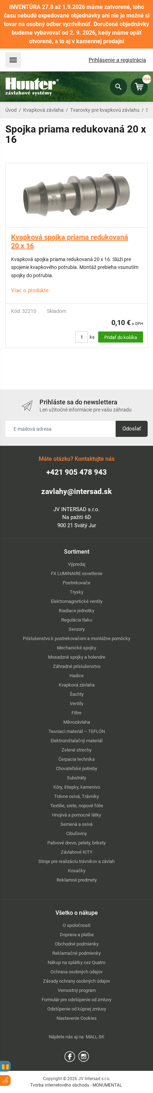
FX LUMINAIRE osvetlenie (76, 573)
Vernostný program (77, 990)
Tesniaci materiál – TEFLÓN (76, 731)
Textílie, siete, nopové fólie (76, 805)
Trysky (76, 592)
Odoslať (131, 428)
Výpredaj (76, 564)
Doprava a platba (77, 934)
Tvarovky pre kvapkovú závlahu (104, 110)
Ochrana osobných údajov (76, 971)
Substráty (76, 777)
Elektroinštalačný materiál (76, 740)
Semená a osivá (76, 824)
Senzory (77, 629)
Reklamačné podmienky (76, 953)
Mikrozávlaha (76, 722)
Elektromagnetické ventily (76, 601)
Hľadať (118, 86)
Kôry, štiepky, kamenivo (76, 787)
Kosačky (76, 870)
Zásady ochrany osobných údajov (76, 981)
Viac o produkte (30, 290)
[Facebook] (69, 1056)
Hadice (76, 675)
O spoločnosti (76, 925)
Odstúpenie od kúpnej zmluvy (76, 1009)
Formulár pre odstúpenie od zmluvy (76, 999)
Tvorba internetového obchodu (59, 1085)
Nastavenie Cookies (77, 1018)
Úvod (11, 110)
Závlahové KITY (77, 852)
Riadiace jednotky (76, 610)
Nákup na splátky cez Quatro (76, 962)
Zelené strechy (76, 750)
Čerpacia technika (76, 759)
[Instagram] (83, 1056)
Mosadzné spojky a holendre (76, 657)
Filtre (76, 712)
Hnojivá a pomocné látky (76, 815)
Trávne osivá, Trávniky (76, 796)
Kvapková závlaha (43, 110)
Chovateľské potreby (76, 768)
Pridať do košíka (120, 337)
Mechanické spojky (76, 647)
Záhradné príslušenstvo (76, 666)
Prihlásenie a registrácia (117, 60)
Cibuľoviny (76, 833)
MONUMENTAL (107, 1085)
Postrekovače (76, 582)
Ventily (76, 703)
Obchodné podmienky (77, 944)
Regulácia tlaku (76, 620)
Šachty (77, 694)
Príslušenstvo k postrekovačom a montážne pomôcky (76, 638)
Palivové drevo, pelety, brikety (76, 842)
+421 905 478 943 (76, 472)
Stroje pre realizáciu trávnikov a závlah (76, 861)
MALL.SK (95, 1036)
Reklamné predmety (77, 880)
